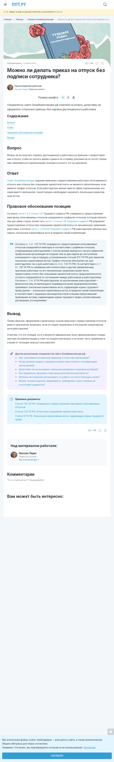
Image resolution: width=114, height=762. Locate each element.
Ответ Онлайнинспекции (20, 180)
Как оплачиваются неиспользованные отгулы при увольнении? (54, 357)
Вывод (10, 137)
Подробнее (89, 747)
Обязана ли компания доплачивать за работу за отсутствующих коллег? (59, 377)
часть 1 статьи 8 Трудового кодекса (51, 229)
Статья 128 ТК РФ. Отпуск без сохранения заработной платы (49, 411)
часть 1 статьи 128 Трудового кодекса (66, 221)
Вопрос (11, 122)
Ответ (10, 127)
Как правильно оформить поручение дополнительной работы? (54, 373)
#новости (59, 12)
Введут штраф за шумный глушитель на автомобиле (32, 12)
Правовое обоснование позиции (25, 132)
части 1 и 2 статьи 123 (30, 213)
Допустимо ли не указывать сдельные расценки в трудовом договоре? (58, 369)
